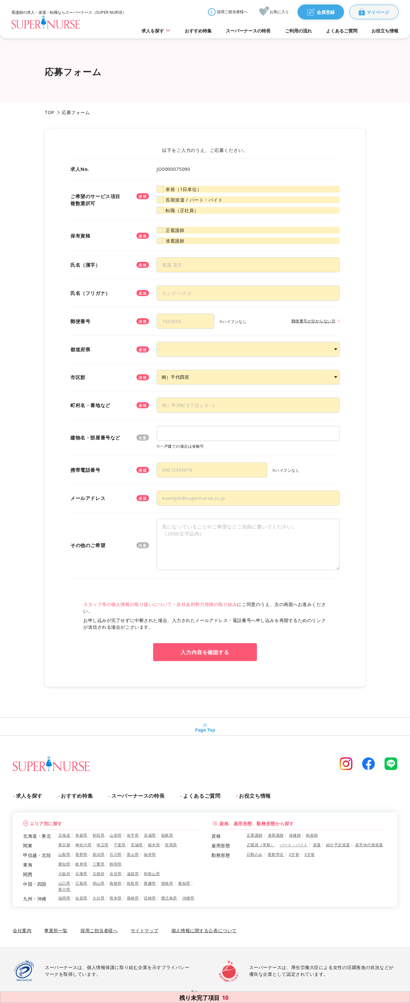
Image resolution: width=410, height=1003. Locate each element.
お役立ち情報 (255, 795)
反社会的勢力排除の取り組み (206, 604)
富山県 (133, 854)
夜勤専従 (276, 854)
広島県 (81, 883)
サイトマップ (145, 930)
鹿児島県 (169, 898)
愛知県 (64, 864)
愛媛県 (150, 883)
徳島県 (167, 883)
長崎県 (133, 898)
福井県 (150, 854)
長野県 (81, 854)
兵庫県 (81, 873)
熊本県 (115, 898)
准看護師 (175, 241)
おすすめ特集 (77, 795)
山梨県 (64, 854)
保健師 (295, 835)
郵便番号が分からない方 (313, 321)
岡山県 (98, 883)
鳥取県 (133, 883)
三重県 (98, 864)
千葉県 (120, 845)
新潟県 (98, 854)
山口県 (64, 883)
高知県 (184, 883)
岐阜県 (81, 864)
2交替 (294, 854)
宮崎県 (150, 898)
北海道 (64, 835)
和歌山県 (152, 873)
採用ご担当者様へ (232, 11)
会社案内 (22, 930)
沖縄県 (188, 898)
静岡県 (115, 864)
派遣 (317, 845)
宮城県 (150, 835)
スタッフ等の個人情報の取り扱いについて (127, 604)
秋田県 (98, 835)
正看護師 (175, 230)
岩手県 (133, 835)
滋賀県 (133, 873)
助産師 (312, 835)
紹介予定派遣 (338, 845)
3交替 (309, 854)
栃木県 (154, 845)
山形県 (115, 835)
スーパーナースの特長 (138, 795)
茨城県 (137, 845)
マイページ (378, 12)
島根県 (115, 883)
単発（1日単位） (184, 189)
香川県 (64, 889)
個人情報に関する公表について (204, 930)
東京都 (64, 845)
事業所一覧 (56, 930)
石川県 (115, 854)
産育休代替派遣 (369, 845)
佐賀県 (81, 898)
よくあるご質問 (201, 795)
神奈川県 (83, 845)
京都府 (98, 873)
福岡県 (64, 898)
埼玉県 (102, 845)
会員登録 (326, 12)
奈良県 (115, 873)
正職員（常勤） (261, 845)
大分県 (98, 898)
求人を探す (29, 795)
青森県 (81, 835)
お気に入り (277, 11)
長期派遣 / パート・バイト (194, 200)
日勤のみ (255, 854)
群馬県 (171, 845)
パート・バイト (294, 845)
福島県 (167, 835)
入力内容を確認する (205, 652)
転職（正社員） (182, 210)
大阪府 (64, 873)
